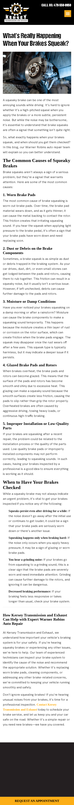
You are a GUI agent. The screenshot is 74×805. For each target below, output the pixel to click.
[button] (67, 13)
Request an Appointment (37, 801)
